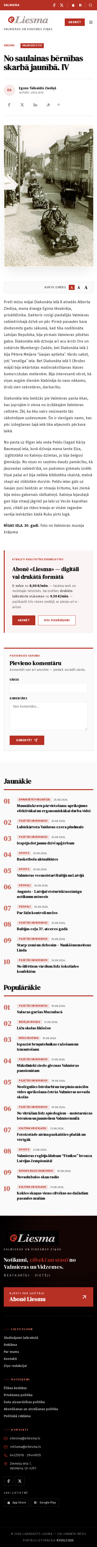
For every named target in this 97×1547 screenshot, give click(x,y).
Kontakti (10, 1359)
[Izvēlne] (91, 22)
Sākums (9, 45)
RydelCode (65, 1540)
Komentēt (24, 740)
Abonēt (75, 22)
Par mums (11, 1352)
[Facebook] (54, 5)
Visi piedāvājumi (57, 620)
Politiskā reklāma (17, 1416)
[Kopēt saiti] (58, 105)
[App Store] (73, 5)
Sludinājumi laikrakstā (21, 1338)
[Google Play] (81, 5)
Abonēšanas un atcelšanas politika (31, 1409)
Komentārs (18, 698)
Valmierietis (32, 45)
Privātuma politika (18, 1395)
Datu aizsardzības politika (24, 1402)
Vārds (14, 679)
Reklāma (10, 1345)
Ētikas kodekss (15, 1388)
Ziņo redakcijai (15, 1366)
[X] (62, 5)
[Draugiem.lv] (48, 105)
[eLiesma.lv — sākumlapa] (28, 19)
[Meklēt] (89, 5)
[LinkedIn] (35, 105)
